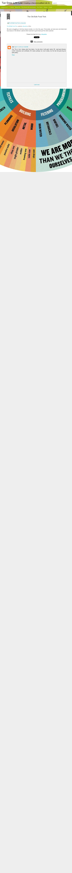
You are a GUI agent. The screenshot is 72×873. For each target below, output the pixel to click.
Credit (50, 7)
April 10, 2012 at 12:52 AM (21, 47)
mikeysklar (24, 26)
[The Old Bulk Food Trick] (16, 23)
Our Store (39, 7)
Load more (36, 84)
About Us (17, 7)
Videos (45, 7)
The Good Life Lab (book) (28, 7)
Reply (13, 55)
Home (12, 7)
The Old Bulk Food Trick (36, 16)
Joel (13, 47)
